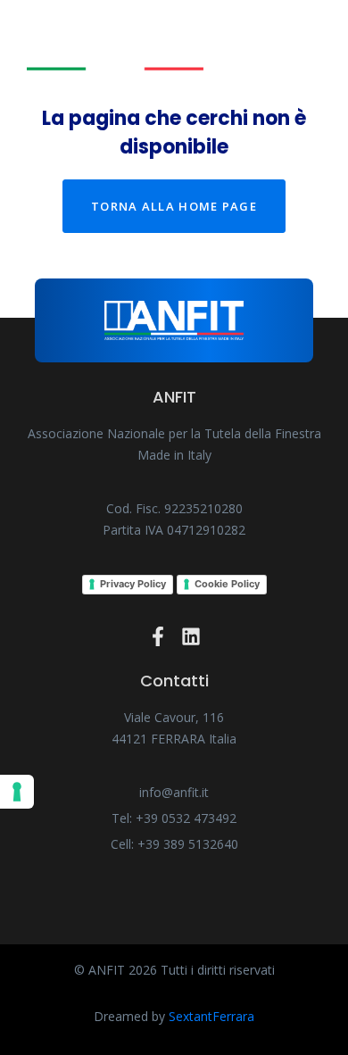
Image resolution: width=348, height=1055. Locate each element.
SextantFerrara (211, 1016)
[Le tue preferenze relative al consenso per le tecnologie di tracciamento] (17, 792)
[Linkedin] (191, 636)
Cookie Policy (227, 583)
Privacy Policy (133, 583)
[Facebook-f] (158, 636)
